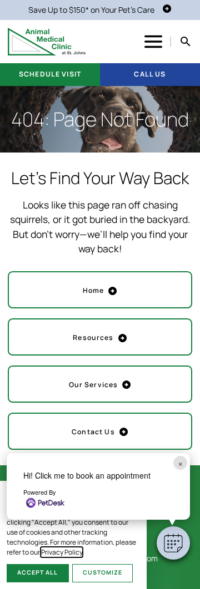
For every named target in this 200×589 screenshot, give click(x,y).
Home (93, 290)
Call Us (150, 74)
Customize (102, 572)
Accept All (37, 572)
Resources (93, 337)
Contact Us (93, 431)
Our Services (93, 384)
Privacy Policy (61, 552)
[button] (173, 543)
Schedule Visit (50, 74)
